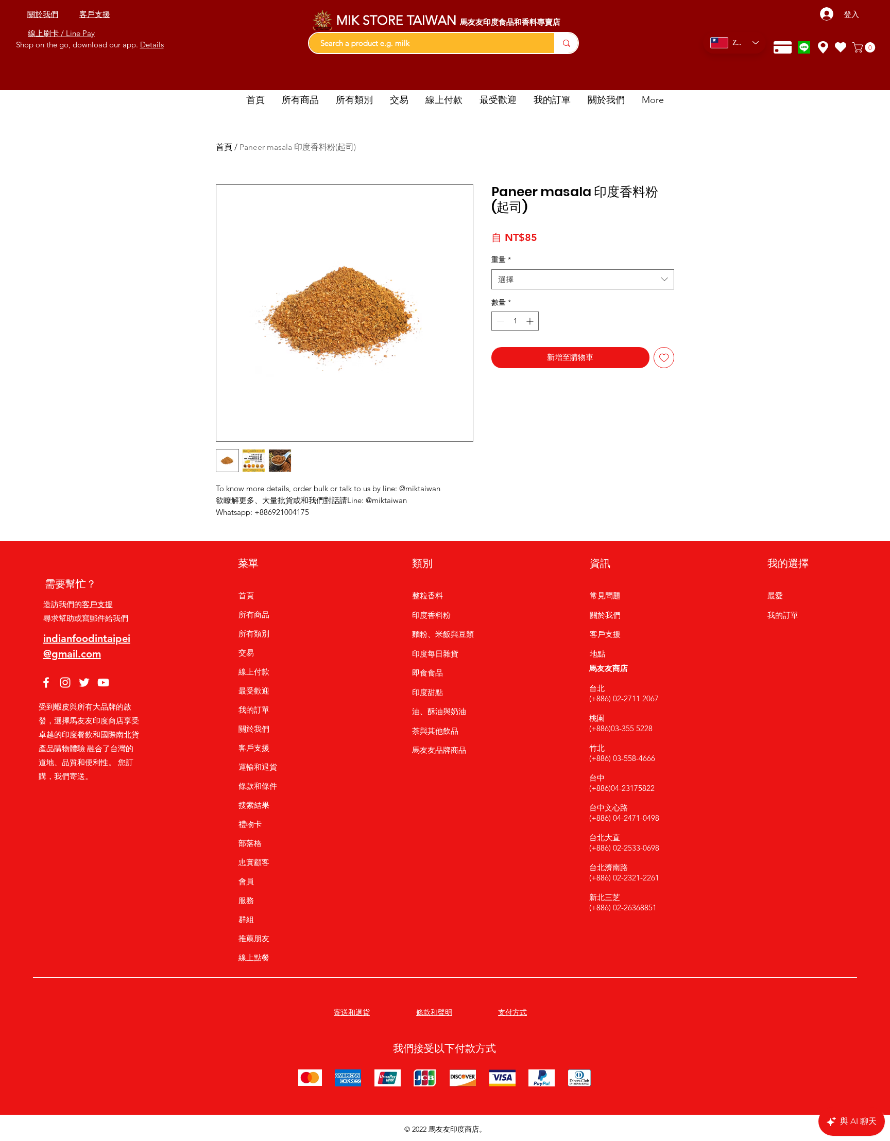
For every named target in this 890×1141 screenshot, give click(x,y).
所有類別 (253, 633)
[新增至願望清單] (664, 357)
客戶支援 (97, 604)
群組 (246, 919)
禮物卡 (250, 824)
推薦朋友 (253, 938)
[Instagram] (65, 682)
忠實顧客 (253, 862)
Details (152, 44)
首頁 (224, 147)
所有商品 (253, 614)
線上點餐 (253, 957)
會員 (246, 881)
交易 (246, 653)
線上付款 (253, 672)
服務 (246, 900)
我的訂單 (253, 710)
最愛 (775, 595)
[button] (865, 47)
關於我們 (253, 729)
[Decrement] (499, 321)
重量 (501, 259)
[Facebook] (46, 682)
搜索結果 (253, 805)
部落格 (250, 843)
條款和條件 (257, 786)
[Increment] (530, 321)
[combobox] (582, 279)
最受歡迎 (253, 691)
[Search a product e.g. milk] (566, 43)
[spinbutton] (515, 321)
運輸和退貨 (257, 767)
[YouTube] (103, 682)
